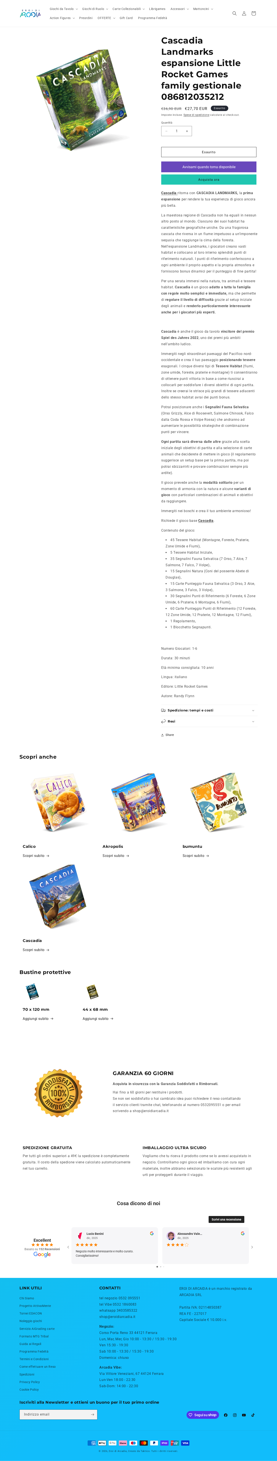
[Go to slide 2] (160, 1266)
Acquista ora (208, 180)
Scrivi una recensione (226, 1219)
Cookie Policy (29, 1389)
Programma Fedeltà (33, 1351)
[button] (63, 8)
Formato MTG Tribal (34, 1336)
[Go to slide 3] (163, 1266)
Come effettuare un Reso (37, 1366)
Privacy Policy (29, 1382)
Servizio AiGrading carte (37, 1328)
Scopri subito (34, 856)
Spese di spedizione (196, 114)
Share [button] (170, 735)
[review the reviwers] (152, 1234)
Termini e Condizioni (34, 1359)
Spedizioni (26, 1374)
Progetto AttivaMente (35, 1306)
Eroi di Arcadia (118, 1451)
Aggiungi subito (36, 1019)
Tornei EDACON (30, 1313)
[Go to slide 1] (157, 1266)
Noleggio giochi (30, 1321)
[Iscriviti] (92, 1414)
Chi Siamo (26, 1298)
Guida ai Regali (30, 1344)
